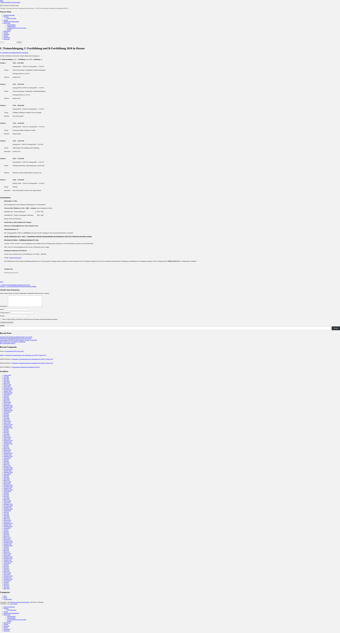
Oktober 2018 (7, 507)
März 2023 (7, 435)
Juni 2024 (6, 415)
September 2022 (8, 443)
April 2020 (7, 478)
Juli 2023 (6, 429)
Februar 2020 (7, 482)
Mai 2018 (6, 515)
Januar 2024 (7, 423)
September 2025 (8, 392)
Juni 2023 (6, 431)
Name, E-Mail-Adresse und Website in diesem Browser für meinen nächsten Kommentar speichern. (30, 319)
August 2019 (7, 491)
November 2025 (8, 389)
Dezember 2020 (8, 467)
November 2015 (8, 558)
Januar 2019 (7, 502)
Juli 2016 (6, 547)
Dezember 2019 (8, 485)
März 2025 (7, 400)
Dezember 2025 (8, 388)
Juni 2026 (6, 378)
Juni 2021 (6, 459)
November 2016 (8, 542)
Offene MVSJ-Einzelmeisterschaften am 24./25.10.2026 (15, 338)
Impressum (7, 39)
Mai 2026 (6, 380)
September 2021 (8, 456)
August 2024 (7, 412)
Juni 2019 (6, 494)
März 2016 (7, 552)
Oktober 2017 (7, 525)
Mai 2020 (6, 477)
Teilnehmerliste (11, 26)
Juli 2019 (6, 493)
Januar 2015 (7, 574)
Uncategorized (8, 599)
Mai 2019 (6, 496)
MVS (1, 282)
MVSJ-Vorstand (11, 18)
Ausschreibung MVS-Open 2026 (14, 351)
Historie (9, 29)
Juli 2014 (6, 582)
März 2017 (7, 536)
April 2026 (7, 381)
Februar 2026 (7, 384)
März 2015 (7, 571)
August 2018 (7, 510)
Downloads (7, 37)
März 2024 (7, 419)
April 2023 (7, 434)
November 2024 (8, 407)
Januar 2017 (7, 539)
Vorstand (6, 17)
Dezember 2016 (8, 541)
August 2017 (7, 528)
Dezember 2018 (8, 504)
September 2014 (8, 579)
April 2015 (7, 569)
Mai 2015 (6, 568)
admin (13, 52)
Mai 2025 (6, 397)
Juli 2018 (6, 512)
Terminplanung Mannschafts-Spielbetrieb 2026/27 (26, 367)
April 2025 (7, 399)
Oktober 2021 (7, 455)
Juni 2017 (6, 531)
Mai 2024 (6, 416)
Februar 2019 (7, 501)
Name (2, 309)
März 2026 (7, 383)
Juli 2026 (6, 376)
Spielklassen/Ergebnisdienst (11, 21)
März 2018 (7, 518)
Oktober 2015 (7, 560)
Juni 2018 (6, 513)
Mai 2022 (6, 447)
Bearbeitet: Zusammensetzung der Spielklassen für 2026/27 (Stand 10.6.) (25, 355)
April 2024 (7, 418)
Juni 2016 (6, 549)
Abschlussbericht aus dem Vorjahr (16, 28)
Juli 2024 (6, 413)
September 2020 (8, 472)
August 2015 (7, 563)
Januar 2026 (7, 386)
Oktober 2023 (7, 426)
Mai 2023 (6, 432)
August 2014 (7, 580)
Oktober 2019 (7, 488)
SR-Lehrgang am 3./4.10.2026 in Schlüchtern (13, 341)
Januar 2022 (7, 451)
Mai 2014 (6, 585)
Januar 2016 (7, 555)
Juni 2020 (6, 475)
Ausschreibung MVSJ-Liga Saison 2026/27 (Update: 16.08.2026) (18, 340)
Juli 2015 (6, 564)
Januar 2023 (7, 439)
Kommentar (4, 306)
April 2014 (7, 587)
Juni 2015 (6, 566)
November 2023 (8, 424)
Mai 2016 (6, 550)
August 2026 (7, 375)
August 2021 (7, 458)
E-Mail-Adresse (5, 312)
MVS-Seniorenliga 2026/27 (7, 343)
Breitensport (7, 31)
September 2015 (8, 561)
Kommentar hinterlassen (21, 52)
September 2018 (8, 509)
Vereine (6, 20)
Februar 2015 (7, 572)
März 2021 (7, 464)
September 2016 (8, 545)
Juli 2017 (6, 529)
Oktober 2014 (7, 577)
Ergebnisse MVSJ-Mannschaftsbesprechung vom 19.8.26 (16, 337)
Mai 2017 (6, 533)
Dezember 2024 (8, 405)
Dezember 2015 (8, 557)
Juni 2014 (6, 584)
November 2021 (8, 453)
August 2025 (7, 394)
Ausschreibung (11, 24)
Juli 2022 (6, 445)
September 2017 (8, 526)
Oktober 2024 (7, 408)
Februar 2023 (7, 437)
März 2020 (7, 480)
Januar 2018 (7, 521)
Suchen (2, 325)
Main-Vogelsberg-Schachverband (9, 5)
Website (2, 316)
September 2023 (8, 427)
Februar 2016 (7, 553)
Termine (6, 32)
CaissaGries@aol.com (15, 257)
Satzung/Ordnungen (9, 15)
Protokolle (6, 34)
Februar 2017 (7, 537)
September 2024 (8, 410)
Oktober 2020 (7, 470)
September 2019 (8, 490)
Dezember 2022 (8, 440)
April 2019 (7, 498)
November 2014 (8, 576)
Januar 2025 (7, 404)
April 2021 (7, 463)
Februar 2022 (7, 450)
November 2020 (8, 469)
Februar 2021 (7, 466)
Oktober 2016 (7, 544)
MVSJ (5, 597)
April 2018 (7, 517)
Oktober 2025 (7, 391)
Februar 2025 (7, 402)
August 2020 (7, 474)
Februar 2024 (7, 421)
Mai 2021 (6, 461)
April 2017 (7, 534)
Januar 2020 (7, 483)
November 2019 (8, 486)
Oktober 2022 (7, 442)
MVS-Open (7, 23)
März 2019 (7, 499)
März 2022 (7, 448)
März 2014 (7, 588)
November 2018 (8, 506)
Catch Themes (13, 604)
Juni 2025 (6, 396)
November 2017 (8, 523)
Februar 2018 (7, 520)
